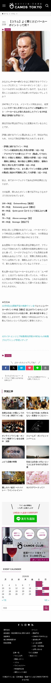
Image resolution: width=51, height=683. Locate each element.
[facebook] (18, 625)
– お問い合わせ (36, 649)
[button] (5, 368)
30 (43, 594)
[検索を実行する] (46, 608)
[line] (29, 625)
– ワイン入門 (17, 656)
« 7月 (4, 600)
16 (43, 588)
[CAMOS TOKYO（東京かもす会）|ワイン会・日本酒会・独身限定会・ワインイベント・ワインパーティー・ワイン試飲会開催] (25, 5)
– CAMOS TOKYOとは (39, 636)
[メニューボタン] (4, 5)
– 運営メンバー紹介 (20, 672)
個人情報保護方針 (10, 639)
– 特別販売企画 (18, 669)
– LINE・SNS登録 (37, 646)
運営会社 (7, 630)
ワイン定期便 (33, 652)
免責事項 (7, 636)
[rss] (32, 625)
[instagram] (25, 625)
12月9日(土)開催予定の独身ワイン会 (18, 306)
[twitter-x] (22, 625)
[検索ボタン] (47, 5)
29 (37, 594)
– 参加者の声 (36, 639)
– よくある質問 (36, 643)
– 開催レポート (18, 659)
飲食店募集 (7, 643)
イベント (34, 630)
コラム (7, 29)
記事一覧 (16, 652)
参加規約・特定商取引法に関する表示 (17, 633)
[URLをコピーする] (45, 368)
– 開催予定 (35, 633)
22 (37, 591)
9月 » (47, 600)
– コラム (16, 662)
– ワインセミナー (19, 665)
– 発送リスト (33, 656)
